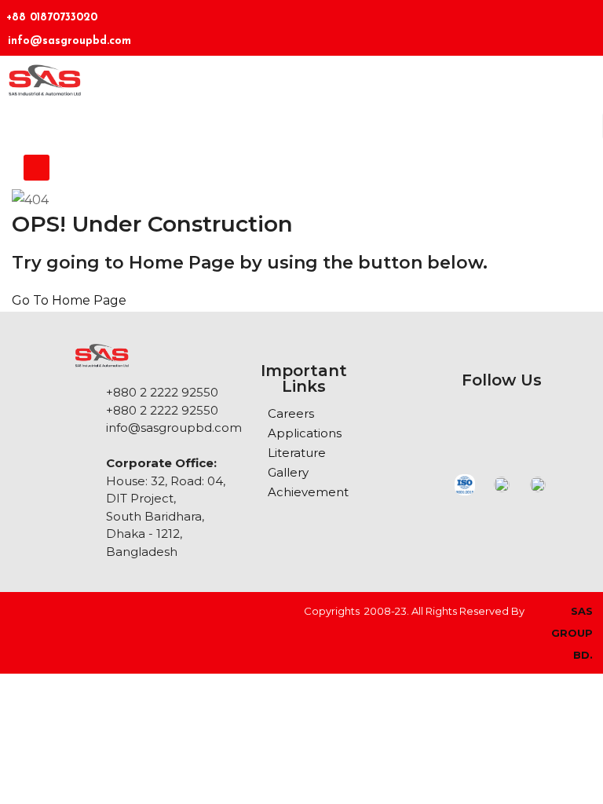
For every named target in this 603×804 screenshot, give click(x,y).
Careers (291, 413)
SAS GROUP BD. (572, 633)
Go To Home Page (69, 300)
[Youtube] (570, 423)
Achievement (308, 491)
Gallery (288, 472)
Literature (297, 452)
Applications (305, 433)
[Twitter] (583, 25)
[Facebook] (537, 25)
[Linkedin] (490, 25)
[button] (36, 168)
